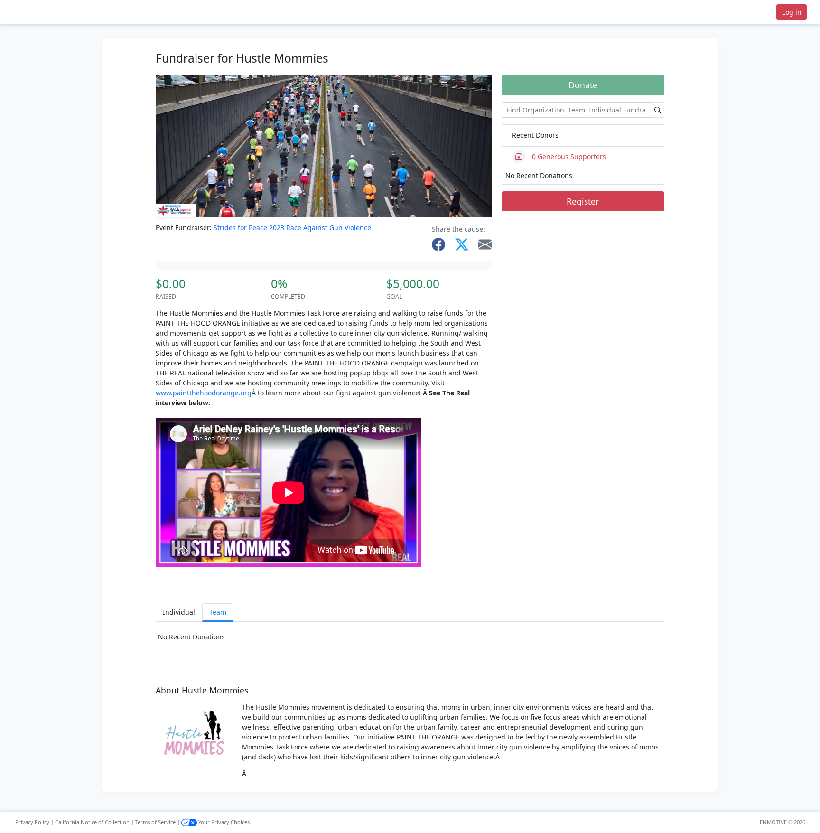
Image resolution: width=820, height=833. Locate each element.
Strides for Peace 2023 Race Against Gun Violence (292, 227)
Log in (791, 12)
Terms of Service (155, 821)
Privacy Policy (32, 821)
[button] (38, 12)
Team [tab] (217, 612)
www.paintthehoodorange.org (204, 392)
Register (583, 201)
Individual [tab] (179, 612)
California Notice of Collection (92, 821)
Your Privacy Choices (223, 821)
